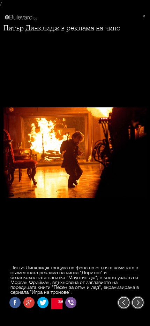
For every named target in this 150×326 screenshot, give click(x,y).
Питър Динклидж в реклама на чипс (61, 28)
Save (60, 301)
